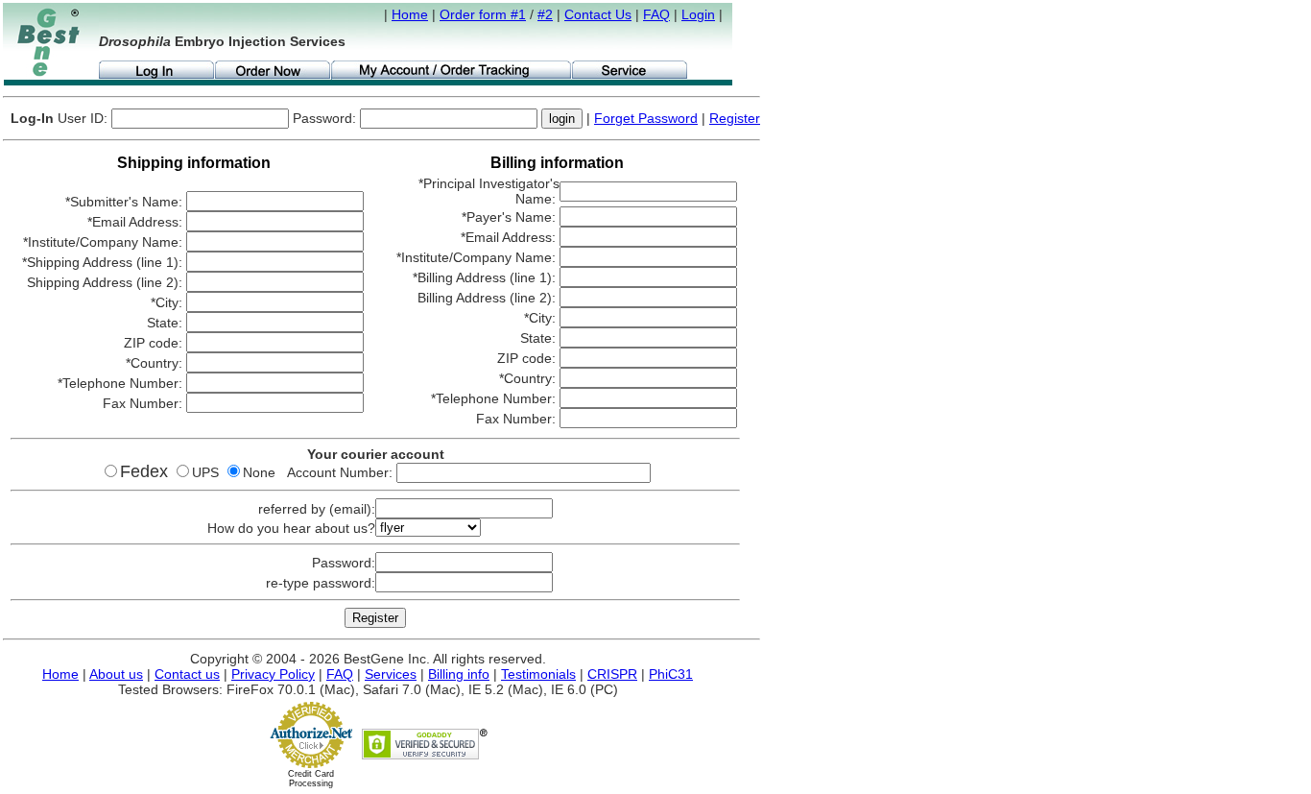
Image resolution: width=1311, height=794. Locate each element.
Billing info (458, 674)
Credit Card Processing (311, 778)
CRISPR (612, 674)
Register (734, 118)
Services (391, 674)
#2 (545, 14)
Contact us (187, 674)
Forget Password (646, 118)
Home (410, 14)
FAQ (656, 14)
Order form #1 (483, 14)
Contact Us (598, 14)
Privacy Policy (273, 674)
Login (698, 14)
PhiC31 (671, 674)
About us (116, 674)
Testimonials (538, 674)
